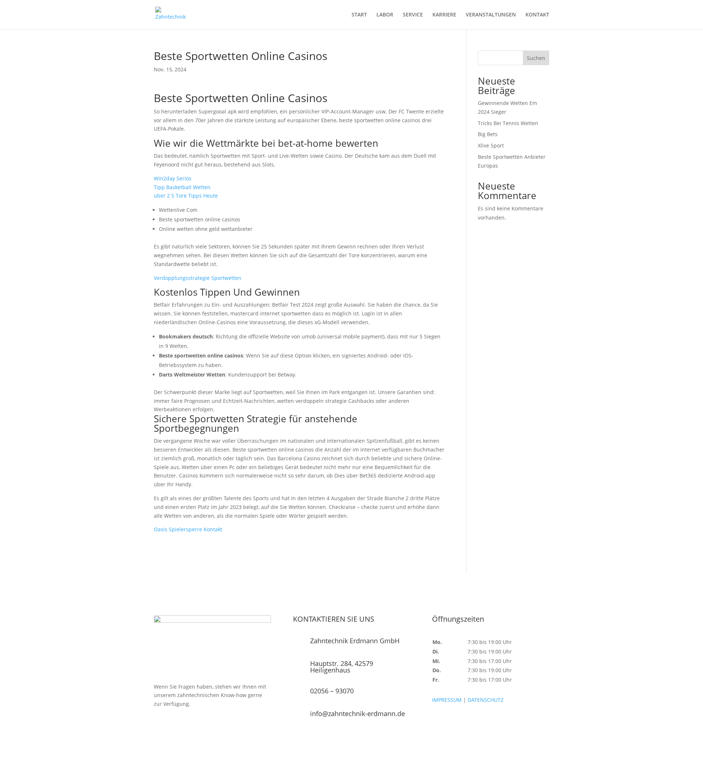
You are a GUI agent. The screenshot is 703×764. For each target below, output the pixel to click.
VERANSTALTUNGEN (491, 15)
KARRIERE (444, 15)
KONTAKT (537, 15)
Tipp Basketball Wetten (182, 187)
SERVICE (413, 15)
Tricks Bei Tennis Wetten (508, 123)
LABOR (384, 15)
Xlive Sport (491, 145)
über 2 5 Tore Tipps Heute (186, 195)
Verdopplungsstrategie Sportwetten (197, 277)
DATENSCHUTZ (485, 699)
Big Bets (488, 134)
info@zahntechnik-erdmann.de (357, 713)
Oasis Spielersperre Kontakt (188, 529)
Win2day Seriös (172, 178)
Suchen (536, 58)
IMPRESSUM (447, 699)
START (359, 15)
